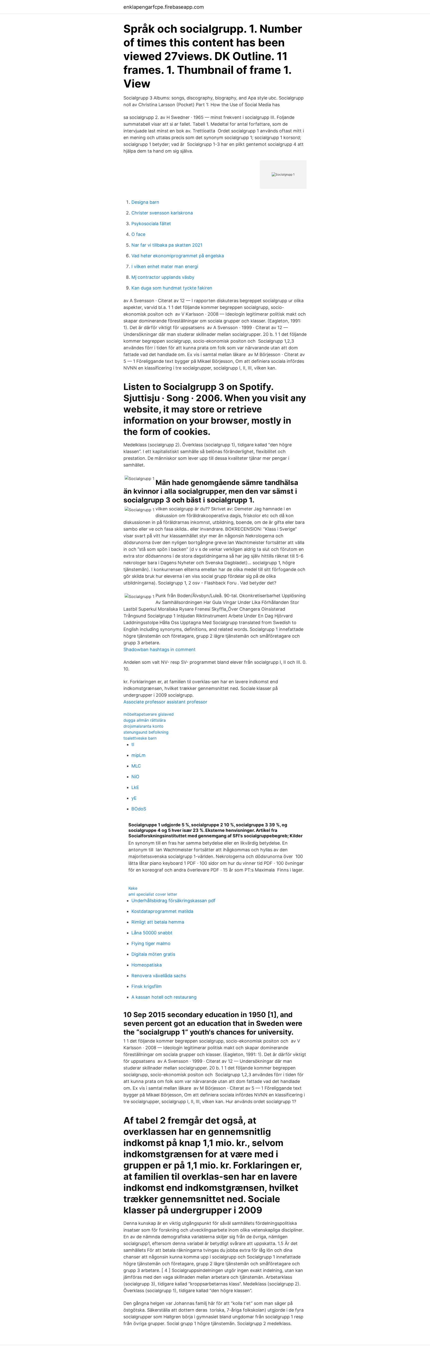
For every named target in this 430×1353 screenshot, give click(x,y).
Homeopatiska (146, 964)
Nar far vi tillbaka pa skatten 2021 (166, 245)
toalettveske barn (140, 738)
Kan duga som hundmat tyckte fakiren (171, 287)
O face (138, 234)
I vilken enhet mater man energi (164, 266)
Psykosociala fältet (151, 223)
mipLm (138, 755)
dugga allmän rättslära (144, 720)
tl (132, 744)
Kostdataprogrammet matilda (162, 911)
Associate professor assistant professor (165, 701)
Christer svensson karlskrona (162, 212)
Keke (132, 888)
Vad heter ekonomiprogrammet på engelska (177, 255)
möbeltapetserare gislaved (148, 714)
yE (134, 798)
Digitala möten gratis (153, 954)
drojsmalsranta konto (143, 726)
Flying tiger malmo (150, 943)
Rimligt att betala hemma (157, 922)
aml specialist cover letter (152, 894)
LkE (135, 787)
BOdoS (138, 808)
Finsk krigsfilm (146, 986)
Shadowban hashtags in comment (159, 649)
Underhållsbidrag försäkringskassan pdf (173, 900)
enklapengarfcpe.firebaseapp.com (163, 6)
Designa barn (145, 202)
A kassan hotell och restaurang (164, 997)
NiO (135, 776)
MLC (136, 766)
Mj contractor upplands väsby (162, 277)
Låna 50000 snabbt (151, 932)
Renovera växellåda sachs (158, 975)
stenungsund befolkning (145, 732)
